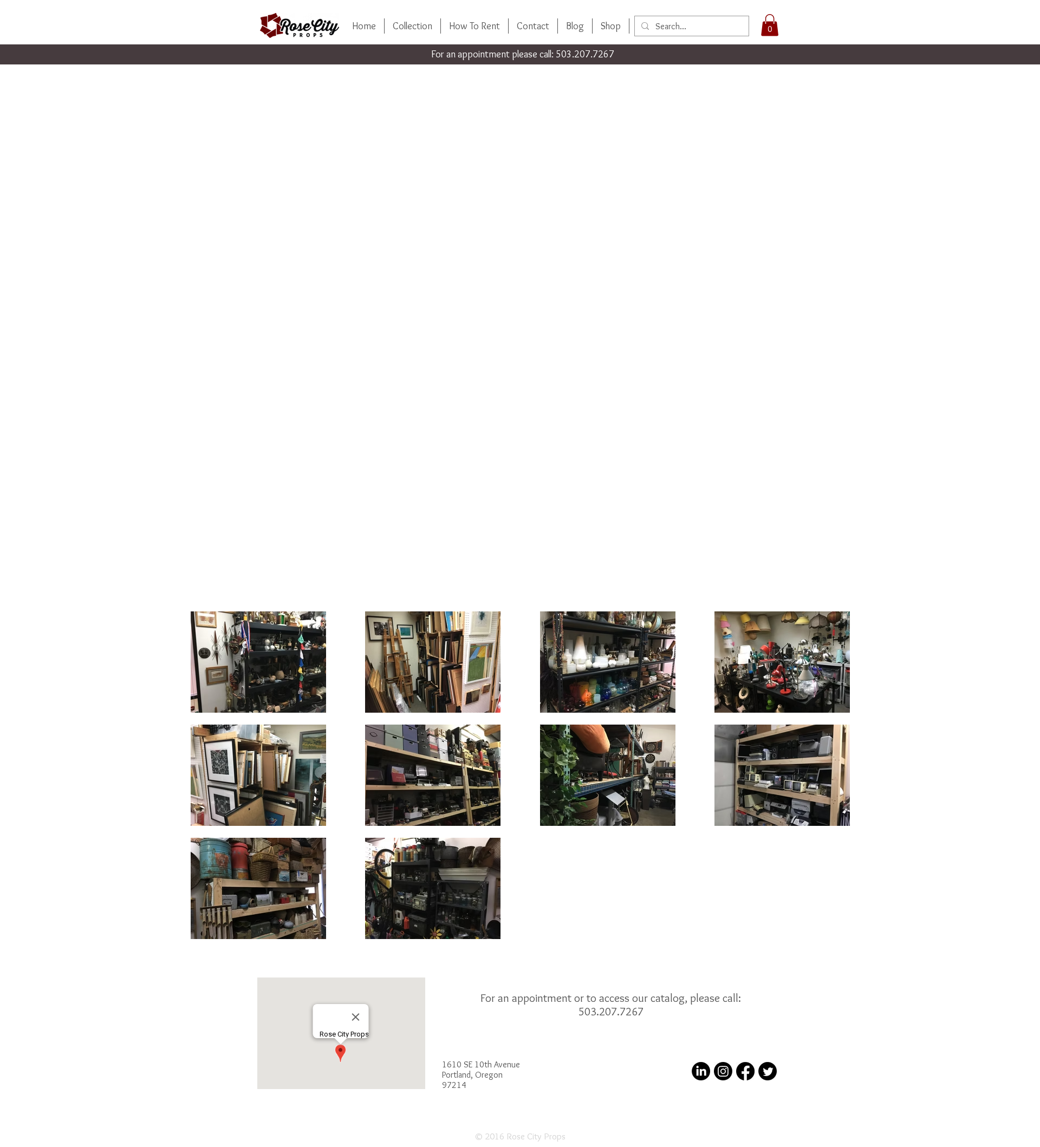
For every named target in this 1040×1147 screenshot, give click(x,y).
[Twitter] (767, 1071)
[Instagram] (723, 1071)
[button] (769, 25)
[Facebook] (745, 1071)
